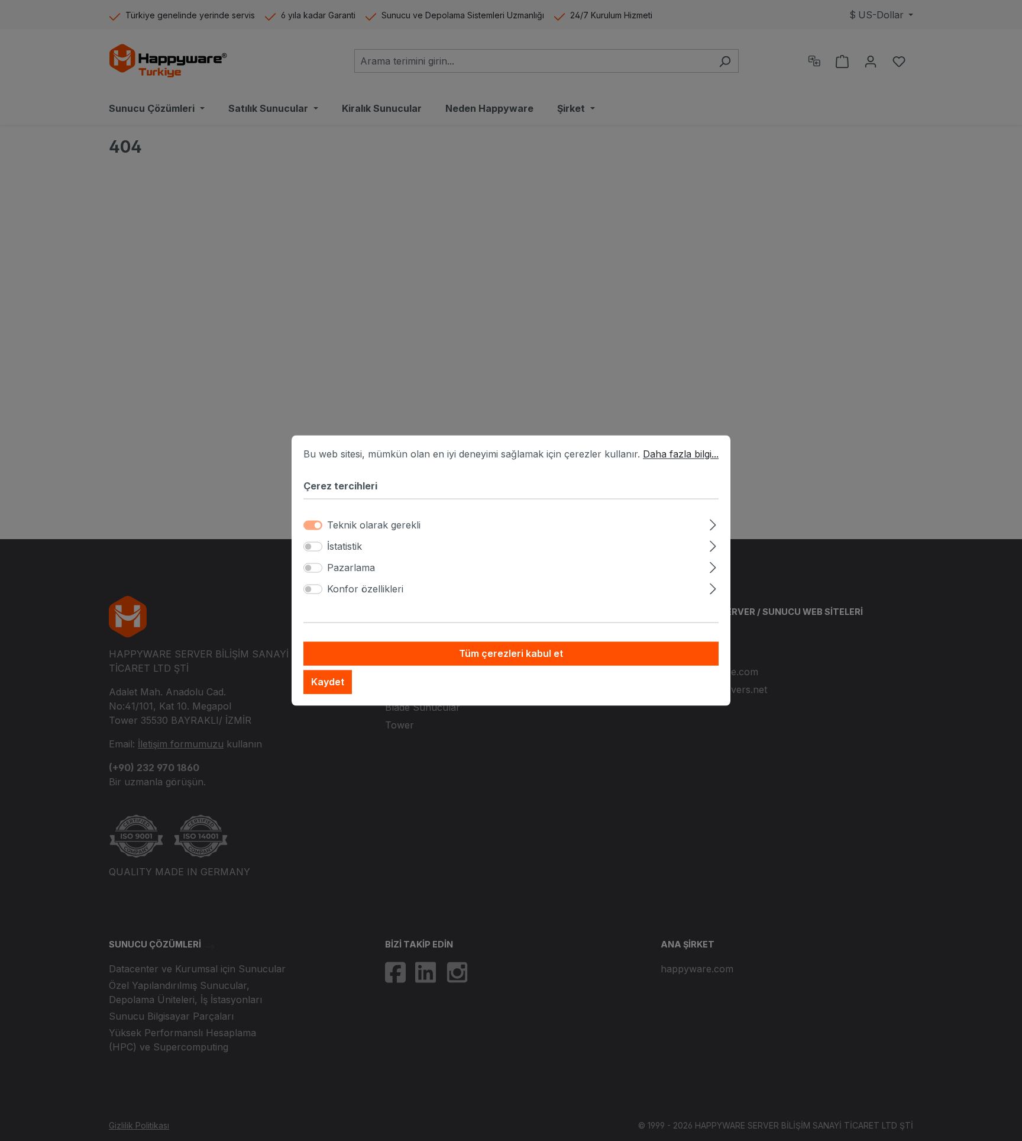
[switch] (312, 547)
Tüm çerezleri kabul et (511, 654)
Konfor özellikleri (365, 589)
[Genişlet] (713, 523)
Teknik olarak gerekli (374, 525)
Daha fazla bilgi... (681, 454)
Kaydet (327, 682)
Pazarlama (351, 568)
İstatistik (344, 547)
